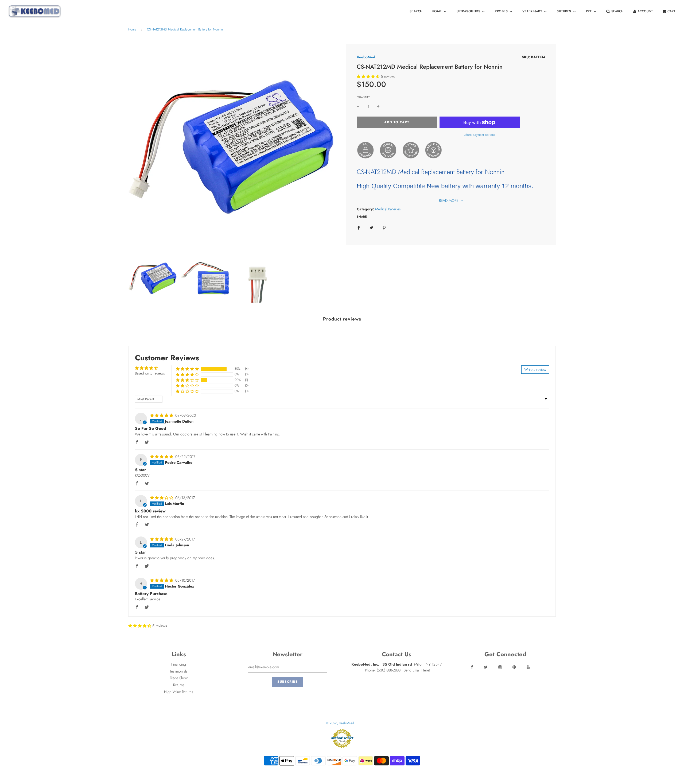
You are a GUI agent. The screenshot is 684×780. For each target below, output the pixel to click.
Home (132, 29)
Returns (178, 685)
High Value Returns (178, 691)
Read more (449, 200)
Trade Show (179, 678)
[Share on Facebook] (358, 227)
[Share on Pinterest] (384, 227)
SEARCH (416, 11)
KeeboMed (366, 57)
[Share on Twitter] (371, 227)
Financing (178, 664)
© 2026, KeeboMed (340, 723)
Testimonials (179, 671)
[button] (368, 76)
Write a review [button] (535, 369)
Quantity (363, 97)
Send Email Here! (417, 670)
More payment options (479, 134)
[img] (162, 415)
